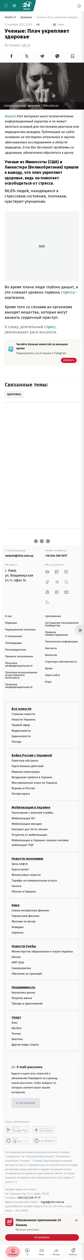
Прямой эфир (21, 725)
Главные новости (23, 714)
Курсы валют (20, 869)
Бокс (15, 1022)
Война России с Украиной (32, 755)
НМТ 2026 (18, 962)
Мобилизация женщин (27, 824)
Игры (48, 682)
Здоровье (26, 17)
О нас (8, 616)
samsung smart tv (45, 1140)
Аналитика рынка (23, 992)
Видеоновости (21, 730)
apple (45, 1129)
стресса (68, 292)
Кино (16, 905)
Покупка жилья (22, 998)
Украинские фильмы (25, 916)
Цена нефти (20, 864)
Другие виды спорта (25, 1045)
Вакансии (51, 655)
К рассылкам (25, 1103)
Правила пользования (19, 656)
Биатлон (17, 1039)
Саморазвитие (21, 968)
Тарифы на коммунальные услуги (34, 880)
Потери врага (21, 793)
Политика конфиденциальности (18, 664)
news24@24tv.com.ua (19, 555)
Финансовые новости (26, 875)
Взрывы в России (23, 788)
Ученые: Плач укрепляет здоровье (57, 17)
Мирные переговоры (26, 772)
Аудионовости (21, 736)
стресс (50, 326)
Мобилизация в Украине (31, 808)
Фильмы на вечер (23, 921)
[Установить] (42, 1229)
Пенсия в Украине (24, 891)
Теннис (16, 1033)
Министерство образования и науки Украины (42, 951)
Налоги (16, 886)
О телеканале (13, 636)
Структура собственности (61, 661)
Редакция (11, 623)
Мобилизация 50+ (23, 818)
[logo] (26, 6)
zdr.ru (26, 45)
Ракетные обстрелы (25, 760)
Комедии (17, 927)
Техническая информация (61, 641)
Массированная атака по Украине (34, 783)
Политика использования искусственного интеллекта (21, 675)
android (17, 1129)
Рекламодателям (15, 649)
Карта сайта (52, 675)
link (47, 571)
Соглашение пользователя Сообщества (61, 624)
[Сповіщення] (79, 5)
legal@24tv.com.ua (52, 1201)
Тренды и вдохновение (27, 1003)
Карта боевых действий (27, 766)
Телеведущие (13, 643)
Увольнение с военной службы (32, 813)
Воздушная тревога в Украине (32, 777)
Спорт (16, 1017)
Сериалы (17, 932)
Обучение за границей (27, 973)
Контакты (51, 648)
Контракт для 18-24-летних (30, 829)
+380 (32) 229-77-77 (29, 1197)
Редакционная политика (20, 629)
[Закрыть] (76, 1220)
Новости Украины (23, 719)
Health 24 (11, 17)
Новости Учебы (24, 946)
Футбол (17, 1028)
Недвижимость (23, 987)
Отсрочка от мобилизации (29, 835)
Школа (16, 957)
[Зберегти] (72, 56)
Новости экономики (27, 859)
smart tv (17, 1140)
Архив (49, 668)
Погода (16, 741)
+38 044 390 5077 (56, 555)
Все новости (21, 709)
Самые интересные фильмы (30, 910)
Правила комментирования (56, 633)
